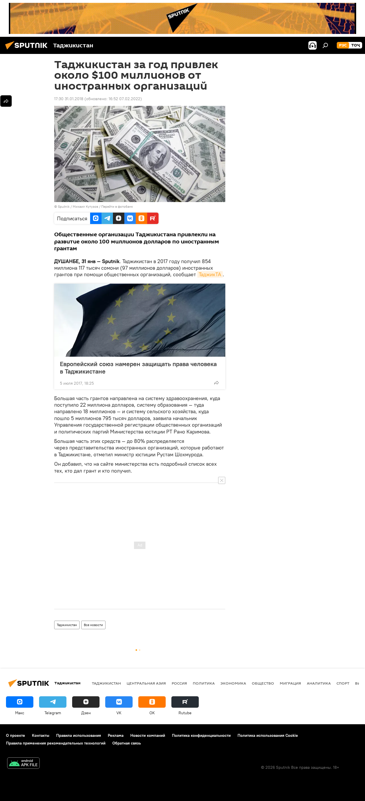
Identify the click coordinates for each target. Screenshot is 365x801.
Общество (263, 683)
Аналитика (319, 683)
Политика (204, 683)
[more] (216, 382)
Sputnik (64, 206)
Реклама (115, 735)
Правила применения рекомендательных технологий (56, 743)
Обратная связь (126, 743)
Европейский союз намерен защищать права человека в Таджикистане (138, 367)
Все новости (93, 625)
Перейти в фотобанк (117, 206)
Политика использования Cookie (268, 735)
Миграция (290, 683)
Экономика (233, 683)
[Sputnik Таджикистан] (28, 50)
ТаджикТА (210, 274)
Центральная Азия (146, 683)
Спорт (342, 683)
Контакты (40, 735)
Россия (179, 683)
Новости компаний (147, 735)
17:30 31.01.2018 (68, 98)
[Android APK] (23, 763)
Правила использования (78, 735)
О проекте (15, 735)
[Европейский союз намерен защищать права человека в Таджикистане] (139, 320)
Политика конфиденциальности (201, 735)
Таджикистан (67, 625)
